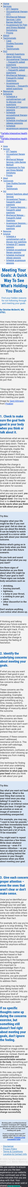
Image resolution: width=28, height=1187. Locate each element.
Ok (8, 1186)
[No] (20, 1186)
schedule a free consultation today (16, 1138)
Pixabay (9, 403)
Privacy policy (16, 1186)
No (11, 1186)
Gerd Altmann (17, 401)
